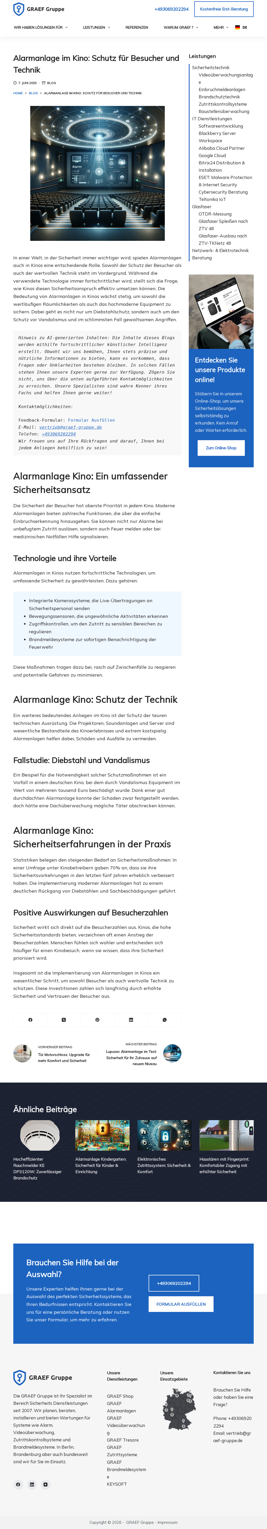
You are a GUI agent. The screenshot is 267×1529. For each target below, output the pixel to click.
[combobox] (241, 27)
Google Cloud (212, 155)
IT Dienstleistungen (212, 118)
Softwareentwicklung (221, 126)
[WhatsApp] (165, 1020)
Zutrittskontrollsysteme (223, 104)
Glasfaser (201, 206)
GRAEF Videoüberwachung (126, 1425)
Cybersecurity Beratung (223, 192)
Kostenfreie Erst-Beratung (224, 9)
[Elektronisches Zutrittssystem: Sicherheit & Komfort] (164, 1135)
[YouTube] (46, 1485)
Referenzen (137, 27)
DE (244, 27)
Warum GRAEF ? (178, 27)
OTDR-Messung (215, 214)
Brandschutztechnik (219, 96)
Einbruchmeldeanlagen (222, 89)
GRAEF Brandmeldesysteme (126, 1469)
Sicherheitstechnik (210, 67)
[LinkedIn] (131, 1020)
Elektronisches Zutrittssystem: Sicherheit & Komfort (164, 1165)
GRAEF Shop (120, 1396)
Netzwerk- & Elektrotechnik (220, 250)
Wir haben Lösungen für (38, 27)
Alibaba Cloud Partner (222, 148)
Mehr (219, 27)
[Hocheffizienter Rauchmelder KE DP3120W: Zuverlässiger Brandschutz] (40, 1135)
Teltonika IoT (212, 199)
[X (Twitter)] (64, 1020)
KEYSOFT (117, 1484)
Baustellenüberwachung (224, 111)
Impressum (167, 1522)
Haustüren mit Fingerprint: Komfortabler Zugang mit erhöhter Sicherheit (224, 1165)
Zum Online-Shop (221, 447)
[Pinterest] (97, 1020)
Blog (51, 83)
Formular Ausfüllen (91, 420)
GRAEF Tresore (123, 1440)
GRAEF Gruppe (140, 1522)
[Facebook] (30, 1020)
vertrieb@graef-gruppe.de (70, 427)
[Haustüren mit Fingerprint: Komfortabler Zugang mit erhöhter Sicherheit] (226, 1135)
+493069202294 (172, 9)
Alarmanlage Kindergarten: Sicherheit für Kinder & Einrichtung (100, 1165)
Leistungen (94, 27)
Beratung (202, 257)
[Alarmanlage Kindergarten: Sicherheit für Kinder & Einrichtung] (102, 1135)
